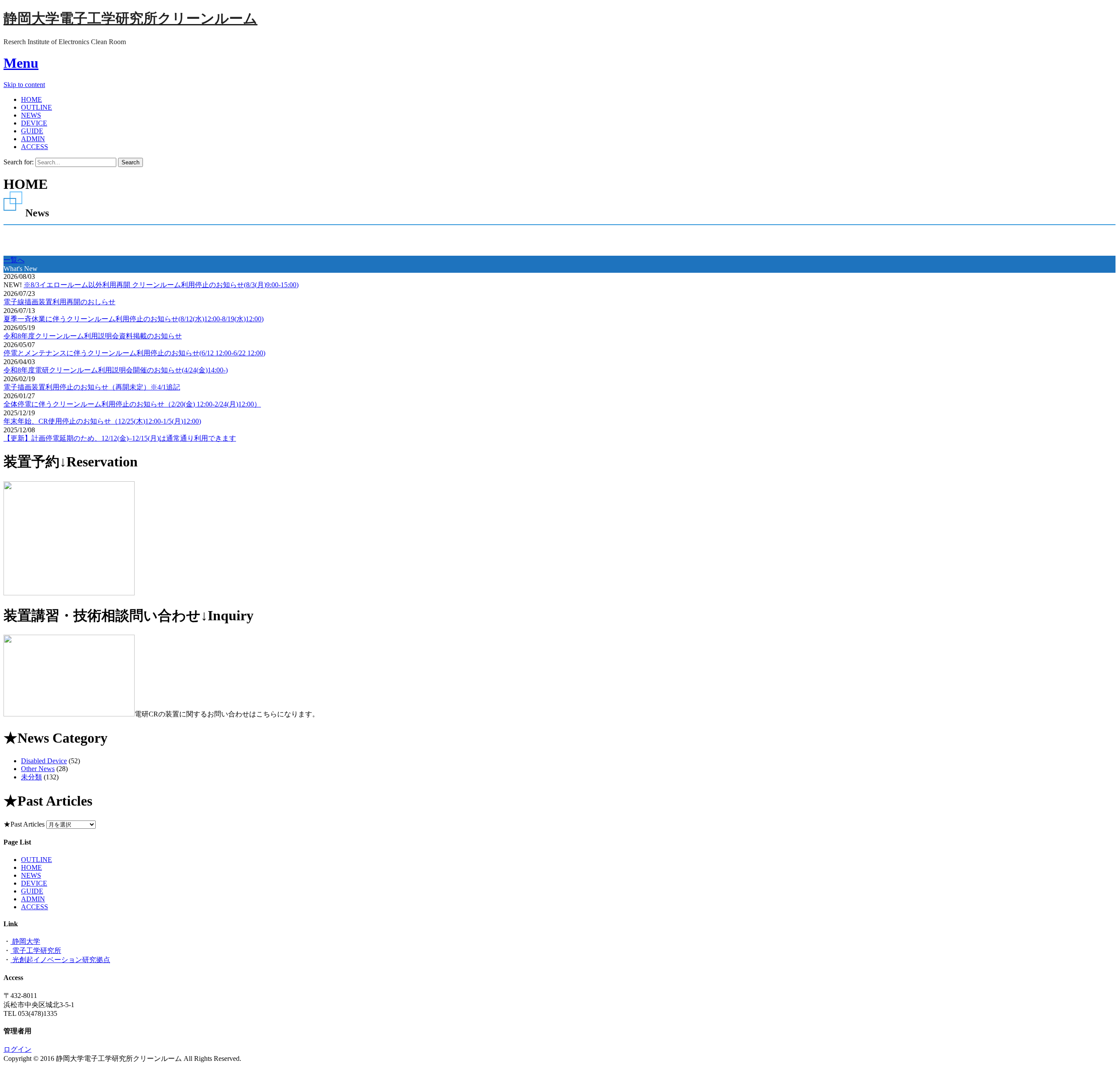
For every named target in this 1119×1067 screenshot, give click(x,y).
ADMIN (33, 138)
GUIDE (32, 131)
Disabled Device (44, 761)
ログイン (17, 1049)
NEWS (31, 115)
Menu (20, 63)
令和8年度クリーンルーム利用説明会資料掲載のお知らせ (92, 336)
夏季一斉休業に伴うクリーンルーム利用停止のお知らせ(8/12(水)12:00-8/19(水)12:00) (133, 319)
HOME (31, 99)
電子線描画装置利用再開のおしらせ (59, 302)
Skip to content (24, 84)
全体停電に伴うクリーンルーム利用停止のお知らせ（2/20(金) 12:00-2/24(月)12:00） (132, 404)
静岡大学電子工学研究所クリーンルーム (130, 18)
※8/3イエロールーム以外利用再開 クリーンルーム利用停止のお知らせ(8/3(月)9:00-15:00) (161, 284)
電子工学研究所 (35, 950)
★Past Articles (24, 824)
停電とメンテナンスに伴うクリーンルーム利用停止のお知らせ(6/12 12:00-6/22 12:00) (134, 353)
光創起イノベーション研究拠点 (60, 959)
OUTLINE (36, 107)
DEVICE (34, 123)
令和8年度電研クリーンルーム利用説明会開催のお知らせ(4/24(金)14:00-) (115, 370)
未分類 (31, 777)
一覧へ (13, 260)
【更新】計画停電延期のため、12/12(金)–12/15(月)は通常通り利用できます (119, 438)
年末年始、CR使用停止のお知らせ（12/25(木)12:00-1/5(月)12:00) (102, 421)
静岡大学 (25, 941)
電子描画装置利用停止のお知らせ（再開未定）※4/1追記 (91, 387)
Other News (38, 768)
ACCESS (34, 146)
